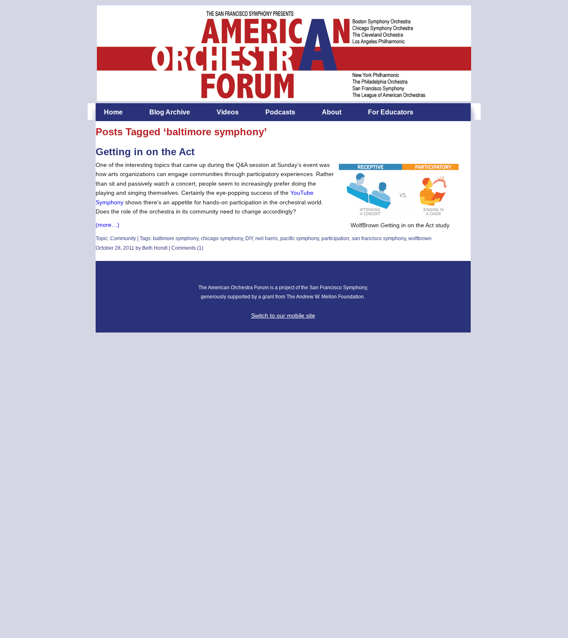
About (331, 112)
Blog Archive (169, 112)
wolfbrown (420, 238)
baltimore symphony (175, 238)
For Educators (390, 112)
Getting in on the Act (145, 151)
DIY (249, 238)
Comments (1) (187, 248)
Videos (228, 112)
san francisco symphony (379, 238)
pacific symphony (299, 238)
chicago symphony (222, 238)
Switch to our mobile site (283, 315)
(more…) (107, 224)
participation (335, 238)
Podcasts (280, 112)
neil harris (266, 238)
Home (113, 112)
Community (123, 238)
